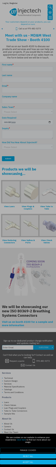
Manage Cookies (28, 450)
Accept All (28, 462)
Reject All (28, 456)
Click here (21, 440)
